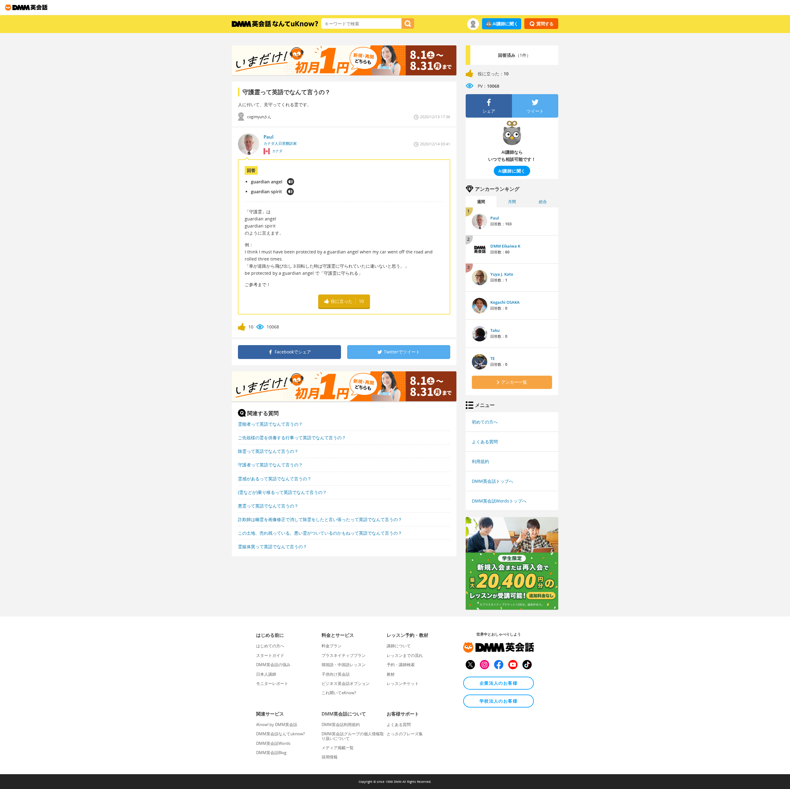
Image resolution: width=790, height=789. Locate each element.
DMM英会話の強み (273, 664)
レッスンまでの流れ (405, 655)
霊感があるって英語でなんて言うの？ (274, 479)
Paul (494, 218)
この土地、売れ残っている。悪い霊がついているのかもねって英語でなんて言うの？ (320, 533)
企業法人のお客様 (499, 683)
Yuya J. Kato (501, 274)
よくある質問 (485, 442)
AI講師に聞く (505, 24)
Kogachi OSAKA (505, 302)
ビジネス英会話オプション (346, 683)
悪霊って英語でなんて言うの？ (268, 506)
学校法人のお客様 (499, 701)
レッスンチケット (403, 683)
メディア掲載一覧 (338, 747)
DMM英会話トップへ (492, 481)
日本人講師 (266, 674)
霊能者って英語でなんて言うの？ (270, 424)
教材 (391, 674)
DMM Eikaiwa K (505, 246)
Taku (495, 330)
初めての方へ (485, 422)
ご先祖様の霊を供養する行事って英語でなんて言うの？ (292, 437)
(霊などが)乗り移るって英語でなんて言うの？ (282, 492)
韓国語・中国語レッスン (344, 664)
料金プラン (332, 646)
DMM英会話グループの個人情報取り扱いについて (353, 736)
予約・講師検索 (401, 664)
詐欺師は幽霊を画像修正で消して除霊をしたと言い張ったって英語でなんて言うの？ (320, 519)
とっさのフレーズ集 (405, 734)
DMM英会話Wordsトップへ (499, 501)
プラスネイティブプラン (344, 655)
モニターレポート (272, 683)
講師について (399, 646)
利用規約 (480, 461)
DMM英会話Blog (271, 752)
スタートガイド (270, 655)
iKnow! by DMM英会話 (276, 724)
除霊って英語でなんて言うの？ (268, 451)
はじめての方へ (270, 646)
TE (492, 358)
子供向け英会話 (336, 674)
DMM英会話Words (273, 743)
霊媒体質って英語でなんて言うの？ (272, 546)
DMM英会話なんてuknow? (280, 734)
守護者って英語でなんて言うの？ (270, 465)
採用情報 (330, 757)
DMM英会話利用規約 (341, 724)
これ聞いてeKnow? (339, 692)
